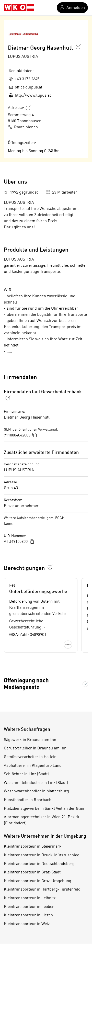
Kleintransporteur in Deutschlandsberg (39, 864)
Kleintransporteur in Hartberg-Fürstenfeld (42, 889)
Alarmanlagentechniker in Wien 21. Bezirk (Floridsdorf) (41, 820)
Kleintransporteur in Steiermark (33, 847)
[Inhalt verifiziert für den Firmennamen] (78, 46)
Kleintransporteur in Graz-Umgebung (37, 881)
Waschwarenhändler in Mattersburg (36, 791)
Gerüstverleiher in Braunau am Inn (35, 748)
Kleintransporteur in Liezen (28, 915)
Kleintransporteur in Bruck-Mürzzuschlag (41, 855)
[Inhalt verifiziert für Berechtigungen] (50, 567)
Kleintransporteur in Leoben (29, 907)
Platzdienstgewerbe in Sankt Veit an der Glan (44, 809)
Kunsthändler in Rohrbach (27, 800)
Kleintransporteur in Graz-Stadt (32, 872)
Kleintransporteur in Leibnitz (29, 898)
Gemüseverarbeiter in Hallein (30, 757)
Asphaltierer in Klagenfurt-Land (33, 766)
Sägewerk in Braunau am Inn (30, 740)
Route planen (26, 127)
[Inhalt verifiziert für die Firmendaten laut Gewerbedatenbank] (7, 397)
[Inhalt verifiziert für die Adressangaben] (28, 107)
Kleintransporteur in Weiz (27, 924)
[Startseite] (19, 8)
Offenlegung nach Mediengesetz (26, 684)
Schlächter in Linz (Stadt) (26, 774)
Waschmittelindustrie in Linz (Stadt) (36, 783)
